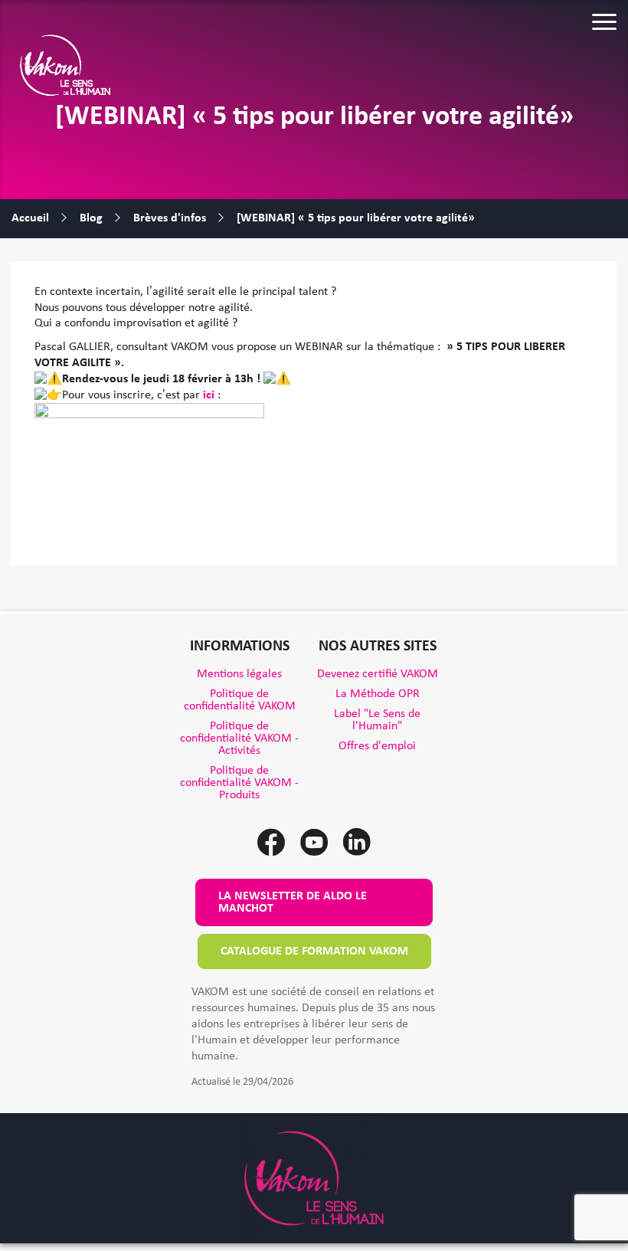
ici (208, 395)
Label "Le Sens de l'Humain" (377, 720)
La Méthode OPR (377, 694)
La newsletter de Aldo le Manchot (292, 902)
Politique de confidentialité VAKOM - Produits (239, 783)
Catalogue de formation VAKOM (314, 951)
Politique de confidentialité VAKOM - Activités (239, 738)
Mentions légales (239, 674)
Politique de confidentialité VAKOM (240, 700)
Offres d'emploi (377, 746)
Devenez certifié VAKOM (377, 674)
